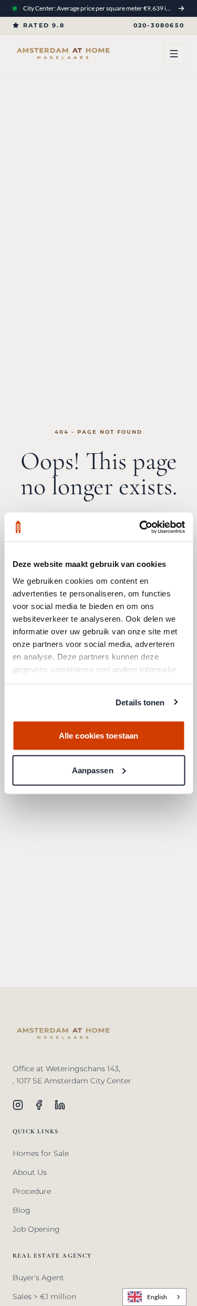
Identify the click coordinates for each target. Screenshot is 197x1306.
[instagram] (18, 1105)
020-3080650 (158, 25)
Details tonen (140, 701)
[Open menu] (173, 53)
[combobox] (154, 1297)
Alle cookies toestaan (98, 735)
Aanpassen (92, 769)
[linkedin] (60, 1105)
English (157, 1296)
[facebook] (39, 1105)
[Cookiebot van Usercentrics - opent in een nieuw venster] (140, 527)
